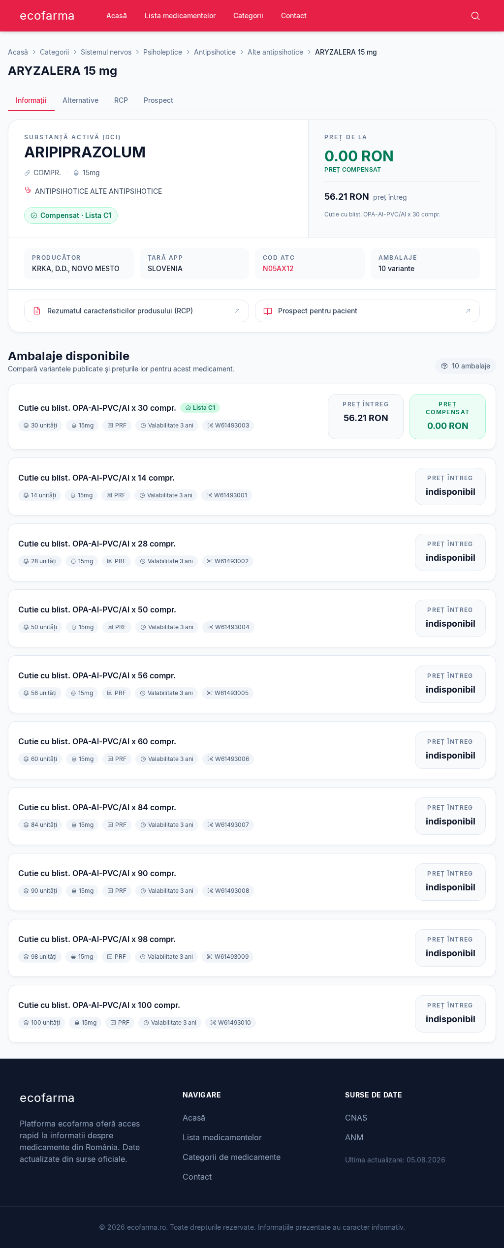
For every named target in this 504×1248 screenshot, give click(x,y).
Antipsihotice (215, 52)
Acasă (116, 15)
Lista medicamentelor (180, 15)
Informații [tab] (31, 100)
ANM (354, 1137)
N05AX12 (278, 268)
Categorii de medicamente (232, 1157)
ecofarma (47, 15)
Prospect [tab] (158, 100)
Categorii (248, 15)
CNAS (356, 1118)
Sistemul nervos (106, 52)
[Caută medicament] (475, 16)
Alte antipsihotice (275, 52)
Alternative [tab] (80, 100)
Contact (294, 15)
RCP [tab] (121, 100)
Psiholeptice (162, 52)
